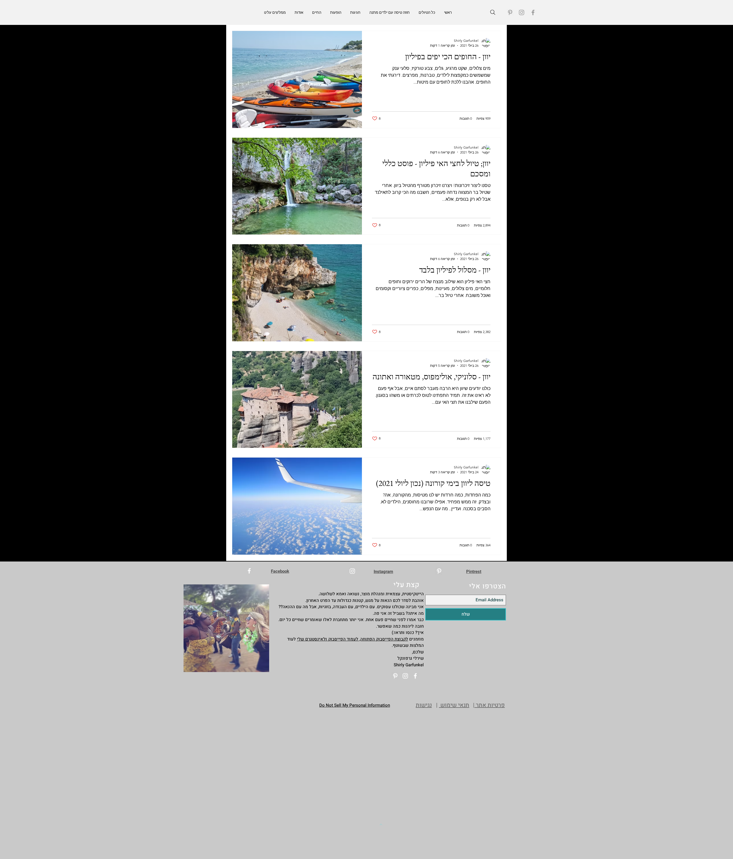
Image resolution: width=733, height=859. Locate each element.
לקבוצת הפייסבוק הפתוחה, (383, 639)
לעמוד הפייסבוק (343, 639)
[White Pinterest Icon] (439, 571)
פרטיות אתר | (489, 705)
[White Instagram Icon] (352, 571)
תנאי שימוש (454, 705)
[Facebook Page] (533, 12)
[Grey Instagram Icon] (521, 12)
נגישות (424, 705)
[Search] (493, 12)
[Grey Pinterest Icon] (510, 12)
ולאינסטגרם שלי (312, 639)
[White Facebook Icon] (249, 570)
